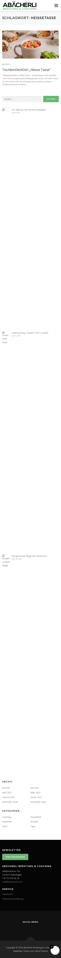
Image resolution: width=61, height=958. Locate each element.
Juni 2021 (34, 787)
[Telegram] (47, 928)
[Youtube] (14, 928)
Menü (56, 5)
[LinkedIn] (39, 928)
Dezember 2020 (10, 801)
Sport (4, 826)
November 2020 (38, 801)
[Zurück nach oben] (30, 941)
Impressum (7, 894)
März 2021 (35, 792)
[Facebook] (30, 928)
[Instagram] (22, 928)
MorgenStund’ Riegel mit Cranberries (29, 556)
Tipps (33, 826)
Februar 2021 (8, 797)
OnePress (18, 951)
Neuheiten (7, 821)
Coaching (6, 817)
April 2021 (7, 792)
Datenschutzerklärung (12, 898)
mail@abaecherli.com (12, 881)
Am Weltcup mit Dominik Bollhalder (29, 109)
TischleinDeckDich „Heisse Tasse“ (26, 69)
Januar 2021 (36, 797)
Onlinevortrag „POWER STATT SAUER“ (30, 332)
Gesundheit (35, 817)
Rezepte (6, 64)
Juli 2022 (6, 787)
